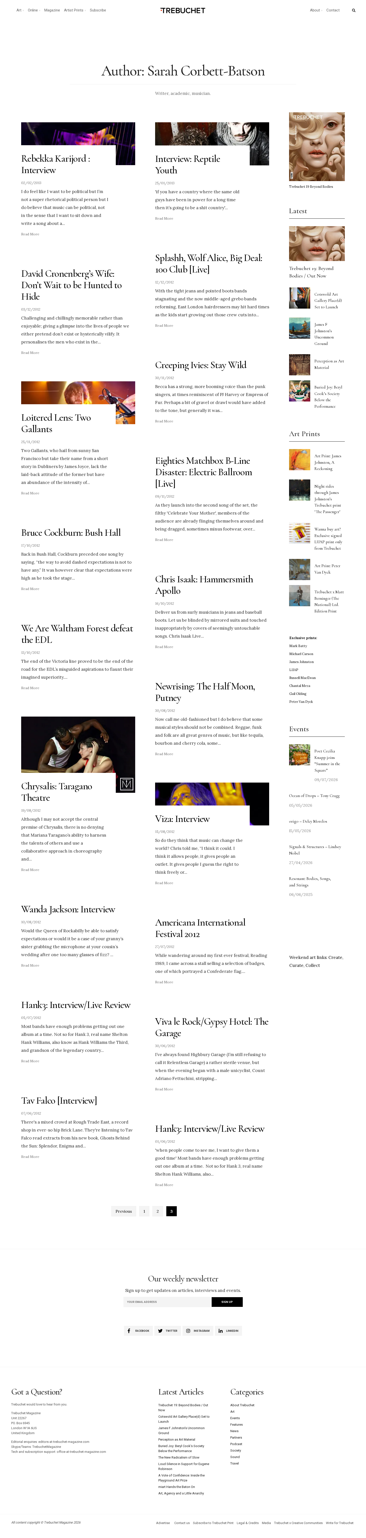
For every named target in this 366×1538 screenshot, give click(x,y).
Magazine (52, 10)
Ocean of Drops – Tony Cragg (314, 795)
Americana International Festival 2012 (200, 928)
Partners (236, 1437)
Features (236, 1424)
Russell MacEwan (302, 678)
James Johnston (301, 662)
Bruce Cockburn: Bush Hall (71, 532)
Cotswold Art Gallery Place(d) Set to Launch (328, 301)
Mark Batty (298, 646)
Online (33, 10)
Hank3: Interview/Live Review (75, 1005)
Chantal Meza (299, 686)
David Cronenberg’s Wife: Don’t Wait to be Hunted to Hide (71, 284)
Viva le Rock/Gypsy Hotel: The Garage (211, 1027)
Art (18, 10)
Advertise (163, 1523)
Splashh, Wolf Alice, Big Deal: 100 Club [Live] (208, 263)
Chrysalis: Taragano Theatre (56, 791)
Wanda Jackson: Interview (68, 909)
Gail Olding (297, 694)
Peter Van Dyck (301, 702)
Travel (234, 1463)
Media (266, 1523)
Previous (124, 1211)
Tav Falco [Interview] (59, 1100)
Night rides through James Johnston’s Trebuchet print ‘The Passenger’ (327, 499)
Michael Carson (301, 654)
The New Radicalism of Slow (178, 1457)
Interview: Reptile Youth (187, 164)
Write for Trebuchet (340, 1523)
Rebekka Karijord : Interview (55, 164)
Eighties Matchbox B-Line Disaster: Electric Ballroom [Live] (203, 472)
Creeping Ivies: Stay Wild (200, 365)
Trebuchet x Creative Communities (298, 1523)
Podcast (236, 1444)
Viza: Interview (182, 819)
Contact (333, 10)
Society (235, 1450)
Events (235, 1418)
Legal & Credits (248, 1523)
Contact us (182, 1523)
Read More (30, 234)
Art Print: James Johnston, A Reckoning (327, 462)
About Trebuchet (242, 1405)
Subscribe (98, 10)
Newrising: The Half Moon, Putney (205, 692)
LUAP (293, 670)
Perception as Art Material (176, 1439)
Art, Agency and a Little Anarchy (181, 1493)
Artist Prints (73, 10)
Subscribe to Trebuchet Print (213, 1523)
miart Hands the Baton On (176, 1487)
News (234, 1431)
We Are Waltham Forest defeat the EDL (77, 634)
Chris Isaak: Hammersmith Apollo (204, 585)
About (315, 10)
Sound (235, 1457)
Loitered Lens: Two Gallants (56, 423)
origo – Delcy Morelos (308, 821)
